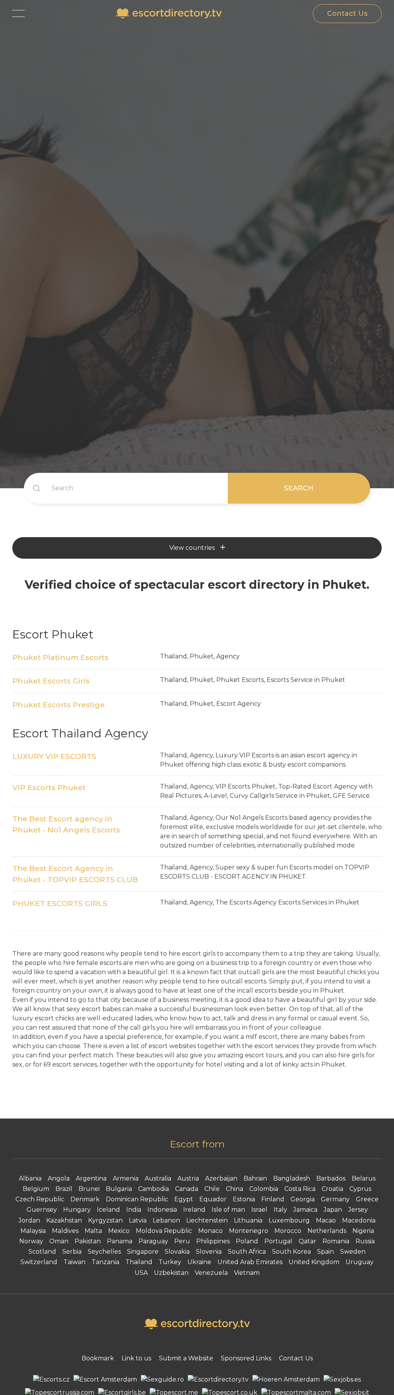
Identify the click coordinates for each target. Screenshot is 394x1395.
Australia (158, 1178)
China (234, 1188)
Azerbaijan (221, 1178)
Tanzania (105, 1262)
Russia (365, 1241)
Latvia (138, 1220)
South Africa (247, 1251)
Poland (247, 1241)
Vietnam (247, 1272)
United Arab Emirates (249, 1262)
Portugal (278, 1241)
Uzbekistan (171, 1272)
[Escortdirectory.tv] (218, 1379)
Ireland (194, 1209)
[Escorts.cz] (51, 1379)
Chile (212, 1188)
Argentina (91, 1178)
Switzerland (38, 1262)
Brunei (89, 1188)
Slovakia (177, 1251)
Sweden (353, 1251)
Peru (182, 1241)
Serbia (72, 1251)
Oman (58, 1241)
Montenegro (248, 1230)
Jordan (29, 1220)
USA (141, 1272)
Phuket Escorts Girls (51, 680)
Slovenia (209, 1251)
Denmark (85, 1199)
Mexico (119, 1230)
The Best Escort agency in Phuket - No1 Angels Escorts (66, 824)
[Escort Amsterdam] (105, 1379)
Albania (30, 1178)
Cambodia (153, 1188)
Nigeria (363, 1230)
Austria (188, 1178)
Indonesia (162, 1209)
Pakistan (88, 1241)
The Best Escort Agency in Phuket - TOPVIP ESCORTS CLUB (75, 874)
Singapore (143, 1251)
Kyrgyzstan (105, 1220)
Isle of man (228, 1209)
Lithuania (248, 1220)
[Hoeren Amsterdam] (286, 1379)
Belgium (36, 1188)
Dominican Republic (137, 1199)
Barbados (331, 1178)
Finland (272, 1199)
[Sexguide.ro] (162, 1379)
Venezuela (211, 1272)
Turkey (170, 1262)
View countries (192, 547)
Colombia (263, 1188)
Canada (186, 1188)
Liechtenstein (207, 1220)
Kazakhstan (64, 1220)
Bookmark (98, 1358)
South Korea (291, 1251)
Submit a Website (186, 1358)
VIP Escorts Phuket (49, 787)
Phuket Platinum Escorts (60, 657)
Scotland (42, 1251)
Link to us (136, 1358)
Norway (31, 1241)
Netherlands (326, 1230)
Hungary (77, 1209)
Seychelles (104, 1251)
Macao (326, 1220)
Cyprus (360, 1188)
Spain (325, 1251)
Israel (259, 1209)
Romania (335, 1241)
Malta (93, 1230)
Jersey (358, 1209)
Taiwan (74, 1262)
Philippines (213, 1241)
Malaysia (33, 1230)
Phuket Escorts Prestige (58, 704)
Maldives (65, 1230)
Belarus (364, 1178)
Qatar (307, 1241)
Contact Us (347, 13)
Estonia (244, 1199)
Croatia (332, 1188)
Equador (213, 1199)
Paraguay (153, 1241)
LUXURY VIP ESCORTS (54, 756)
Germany (335, 1199)
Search (299, 488)
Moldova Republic (164, 1230)
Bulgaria (119, 1188)
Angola (59, 1178)
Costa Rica (300, 1188)
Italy (280, 1209)
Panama (119, 1241)
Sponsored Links (246, 1358)
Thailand (138, 1262)
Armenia (126, 1178)
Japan (333, 1209)
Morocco (287, 1230)
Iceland (108, 1209)
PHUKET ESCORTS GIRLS (59, 903)
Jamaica (305, 1209)
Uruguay (360, 1262)
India (133, 1209)
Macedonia (359, 1220)
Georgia (302, 1199)
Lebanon (166, 1220)
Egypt (183, 1199)
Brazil (63, 1188)
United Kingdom (314, 1262)
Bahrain (255, 1178)
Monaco (210, 1230)
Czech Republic (39, 1199)
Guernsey (42, 1209)
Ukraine (199, 1262)
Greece (367, 1199)
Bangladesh (291, 1178)
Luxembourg (289, 1220)
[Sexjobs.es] (342, 1379)
